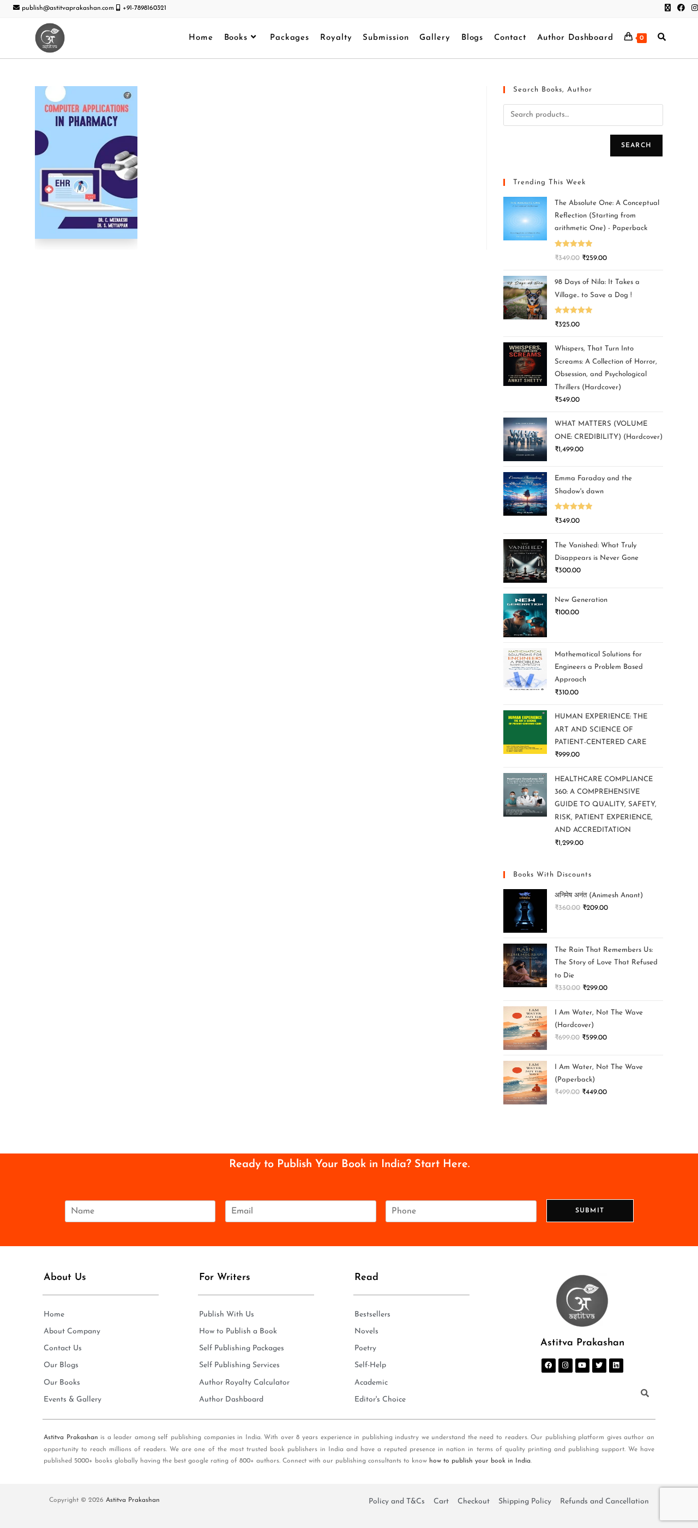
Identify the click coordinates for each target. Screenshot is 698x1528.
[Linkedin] (616, 1365)
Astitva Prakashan (71, 1437)
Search (636, 145)
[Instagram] (565, 1365)
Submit (589, 1210)
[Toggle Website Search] (661, 38)
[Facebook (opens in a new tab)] (681, 8)
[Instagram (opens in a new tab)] (693, 8)
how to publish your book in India (480, 1461)
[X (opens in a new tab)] (667, 8)
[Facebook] (548, 1365)
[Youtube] (582, 1365)
